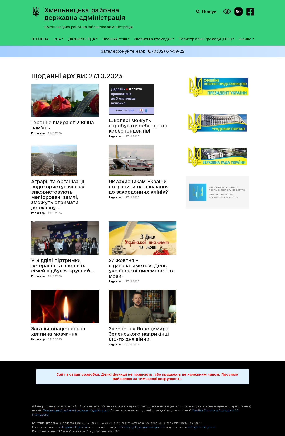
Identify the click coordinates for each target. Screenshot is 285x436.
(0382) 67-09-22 (168, 51)
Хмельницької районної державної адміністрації (76, 410)
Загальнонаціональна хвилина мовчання (58, 331)
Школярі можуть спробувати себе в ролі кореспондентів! (138, 125)
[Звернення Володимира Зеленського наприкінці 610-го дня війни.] (142, 306)
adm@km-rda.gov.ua (73, 427)
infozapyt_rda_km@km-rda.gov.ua (141, 427)
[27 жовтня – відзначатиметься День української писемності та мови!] (142, 238)
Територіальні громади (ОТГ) (205, 39)
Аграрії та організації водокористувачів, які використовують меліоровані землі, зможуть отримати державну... (58, 194)
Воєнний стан (114, 39)
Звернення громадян (153, 39)
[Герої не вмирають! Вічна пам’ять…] (65, 100)
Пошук (209, 11)
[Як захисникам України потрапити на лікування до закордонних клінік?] (142, 160)
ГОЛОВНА (40, 39)
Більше (245, 39)
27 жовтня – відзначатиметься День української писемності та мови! (142, 268)
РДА (57, 39)
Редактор (38, 133)
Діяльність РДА (81, 39)
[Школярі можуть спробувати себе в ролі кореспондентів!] (142, 99)
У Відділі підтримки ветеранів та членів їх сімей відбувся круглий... (62, 265)
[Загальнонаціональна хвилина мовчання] (65, 306)
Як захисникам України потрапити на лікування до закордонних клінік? (139, 186)
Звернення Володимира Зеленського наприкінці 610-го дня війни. (139, 334)
